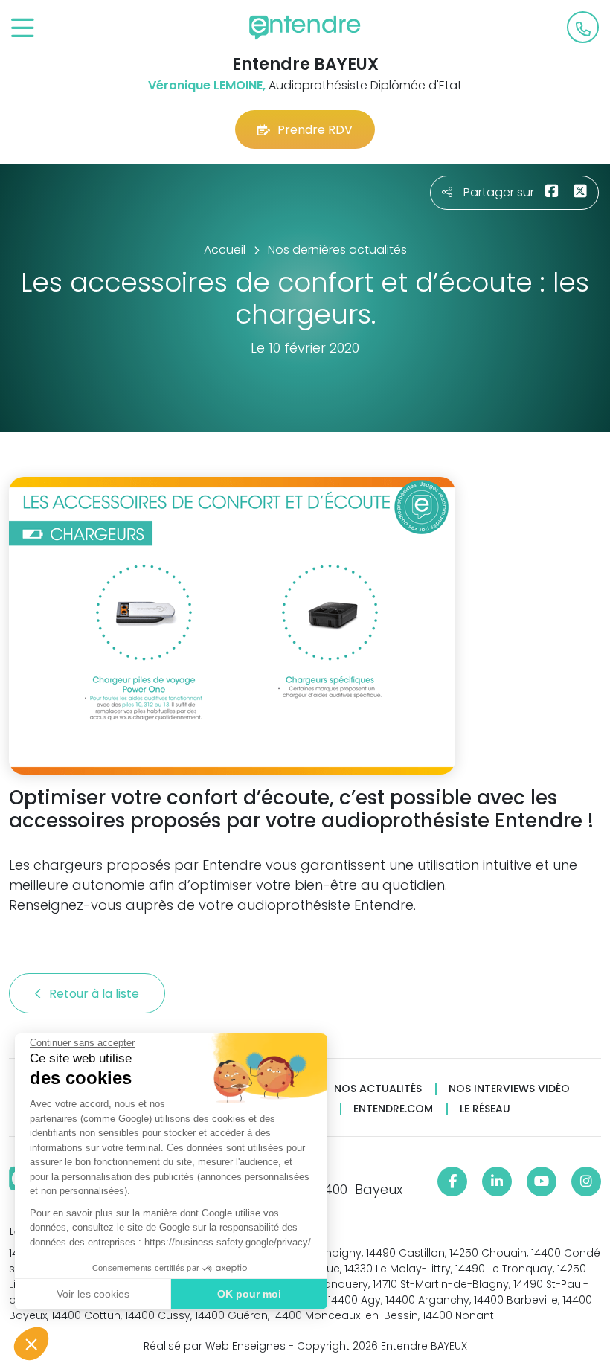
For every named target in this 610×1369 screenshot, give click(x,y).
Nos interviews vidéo (509, 1089)
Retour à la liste (95, 993)
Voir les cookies (93, 1294)
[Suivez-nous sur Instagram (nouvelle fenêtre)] (586, 1181)
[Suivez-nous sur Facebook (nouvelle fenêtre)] (452, 1181)
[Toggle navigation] (22, 29)
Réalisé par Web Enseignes (215, 1345)
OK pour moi (249, 1294)
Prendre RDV (315, 129)
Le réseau (485, 1109)
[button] (31, 1344)
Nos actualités (378, 1089)
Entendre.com (393, 1109)
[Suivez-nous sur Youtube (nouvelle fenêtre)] (541, 1181)
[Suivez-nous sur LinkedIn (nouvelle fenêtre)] (497, 1181)
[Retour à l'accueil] (305, 27)
